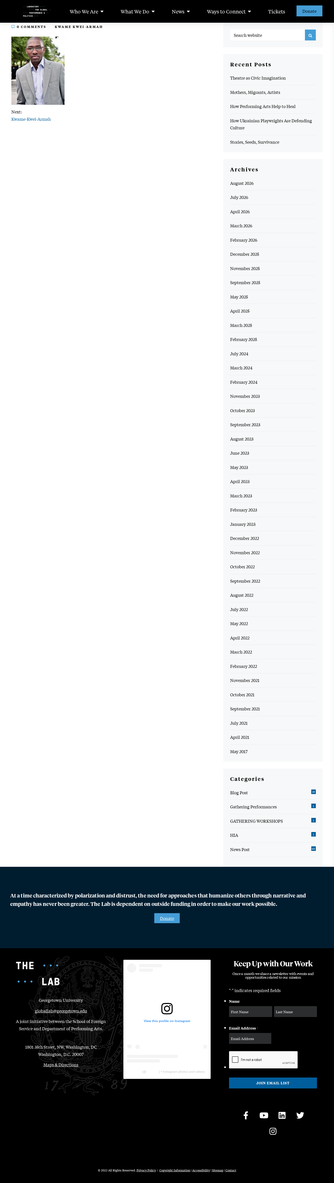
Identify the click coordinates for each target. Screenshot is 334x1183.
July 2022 (239, 609)
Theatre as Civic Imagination (258, 78)
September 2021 (245, 709)
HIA (234, 835)
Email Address (243, 1027)
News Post (240, 849)
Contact (230, 1170)
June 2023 (239, 453)
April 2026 (240, 211)
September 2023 (245, 424)
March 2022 (241, 652)
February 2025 (243, 339)
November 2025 (245, 268)
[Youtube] (264, 1115)
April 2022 (239, 638)
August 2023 (241, 439)
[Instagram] (273, 1131)
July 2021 (239, 723)
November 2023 (245, 396)
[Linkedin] (282, 1115)
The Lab (135, 1071)
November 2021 (244, 680)
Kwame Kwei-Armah (79, 26)
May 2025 (239, 297)
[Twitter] (300, 1115)
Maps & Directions (60, 1065)
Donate (309, 11)
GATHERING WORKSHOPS (256, 821)
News (178, 11)
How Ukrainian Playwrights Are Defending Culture (271, 124)
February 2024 (243, 382)
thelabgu (152, 1071)
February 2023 (243, 510)
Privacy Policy (146, 1170)
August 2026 (242, 183)
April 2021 (239, 737)
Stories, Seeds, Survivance (254, 142)
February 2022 (243, 666)
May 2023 (239, 467)
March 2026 (241, 225)
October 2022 (242, 566)
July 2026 (239, 197)
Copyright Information (174, 1170)
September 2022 (245, 581)
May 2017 (239, 751)
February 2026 (243, 240)
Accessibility (201, 1170)
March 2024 (241, 368)
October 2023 (242, 410)
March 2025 (241, 325)
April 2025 (239, 311)
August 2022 (241, 595)
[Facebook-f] (246, 1115)
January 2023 (242, 524)
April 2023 (239, 481)
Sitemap (217, 1170)
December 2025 (244, 254)
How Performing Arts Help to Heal (263, 106)
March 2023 (241, 496)
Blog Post (239, 792)
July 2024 (239, 353)
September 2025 (245, 282)
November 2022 (245, 552)
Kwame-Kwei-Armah (31, 119)
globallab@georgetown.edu (61, 1011)
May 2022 (239, 623)
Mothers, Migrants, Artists (255, 92)
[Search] (310, 35)
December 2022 (244, 538)
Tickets (276, 11)
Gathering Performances (253, 807)
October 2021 (242, 694)
